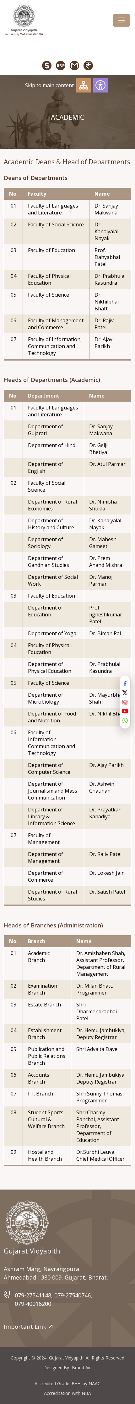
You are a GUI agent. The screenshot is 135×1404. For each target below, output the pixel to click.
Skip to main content (49, 85)
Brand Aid (82, 1367)
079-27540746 (72, 1295)
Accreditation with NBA (67, 1393)
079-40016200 (33, 1303)
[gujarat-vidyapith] (27, 1222)
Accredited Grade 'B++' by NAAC (67, 1383)
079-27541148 (33, 1295)
